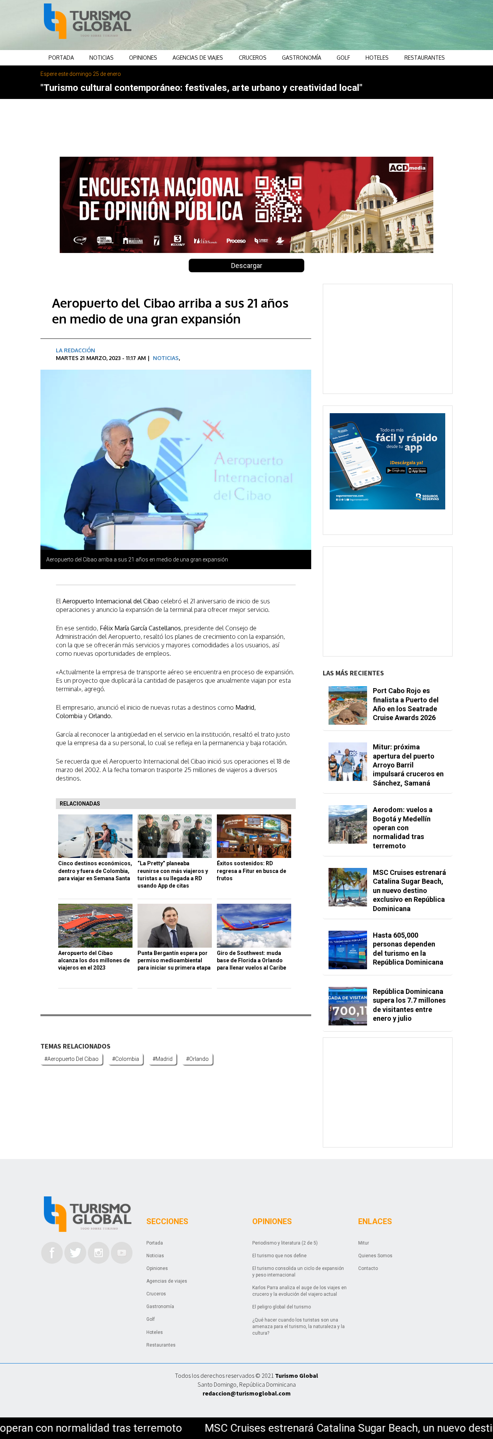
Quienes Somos (375, 1255)
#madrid (163, 1059)
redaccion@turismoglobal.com (247, 1393)
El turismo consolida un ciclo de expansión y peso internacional (298, 1272)
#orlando (197, 1059)
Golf (343, 57)
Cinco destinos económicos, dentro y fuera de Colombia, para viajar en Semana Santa (95, 870)
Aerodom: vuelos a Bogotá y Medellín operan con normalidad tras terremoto (403, 828)
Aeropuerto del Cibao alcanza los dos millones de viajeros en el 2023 (94, 960)
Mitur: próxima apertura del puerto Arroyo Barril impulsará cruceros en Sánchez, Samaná (408, 765)
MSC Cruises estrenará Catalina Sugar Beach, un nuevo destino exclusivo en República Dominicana (409, 890)
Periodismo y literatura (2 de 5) (285, 1243)
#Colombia (125, 1059)
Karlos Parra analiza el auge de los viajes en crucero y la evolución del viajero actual (299, 1291)
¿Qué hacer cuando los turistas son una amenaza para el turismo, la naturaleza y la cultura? (298, 1326)
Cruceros (253, 57)
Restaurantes (424, 57)
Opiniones (143, 57)
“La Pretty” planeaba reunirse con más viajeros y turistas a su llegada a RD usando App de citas (173, 874)
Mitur (363, 1243)
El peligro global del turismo (281, 1307)
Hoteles (377, 57)
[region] (308, 25)
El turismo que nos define (279, 1255)
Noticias (101, 57)
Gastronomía (301, 57)
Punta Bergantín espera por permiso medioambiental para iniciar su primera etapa (174, 960)
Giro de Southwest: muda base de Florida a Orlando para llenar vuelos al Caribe (251, 960)
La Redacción (75, 350)
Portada (61, 57)
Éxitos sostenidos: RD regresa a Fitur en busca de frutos (251, 870)
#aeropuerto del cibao (71, 1059)
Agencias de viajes (198, 57)
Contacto (368, 1268)
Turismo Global (296, 1375)
